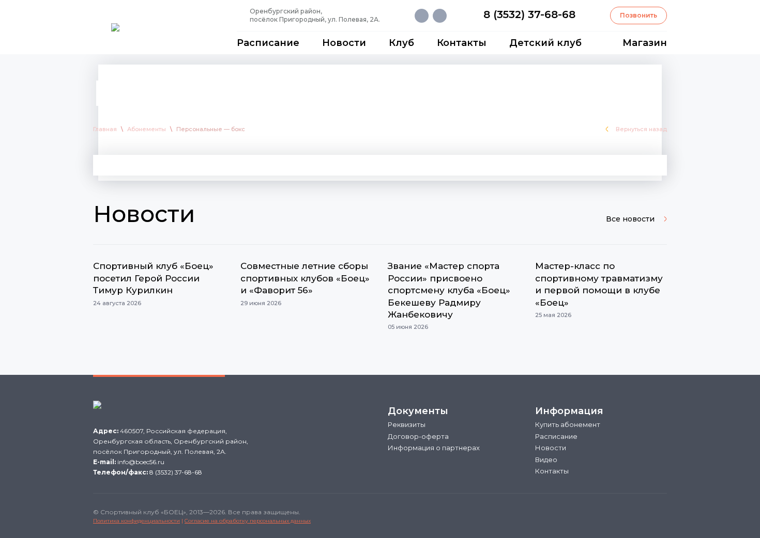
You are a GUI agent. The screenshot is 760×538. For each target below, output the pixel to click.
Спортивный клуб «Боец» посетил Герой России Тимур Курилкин (153, 278)
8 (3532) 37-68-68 (529, 14)
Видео (546, 459)
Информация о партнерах (434, 448)
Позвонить (638, 15)
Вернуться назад (641, 129)
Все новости (630, 219)
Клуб (401, 43)
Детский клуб (545, 43)
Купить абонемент (567, 424)
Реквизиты (406, 424)
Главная (105, 129)
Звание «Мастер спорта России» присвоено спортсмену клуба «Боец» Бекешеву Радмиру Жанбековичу (449, 290)
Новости (344, 43)
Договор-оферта (418, 436)
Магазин (644, 43)
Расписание (268, 43)
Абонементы (146, 129)
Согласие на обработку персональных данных (248, 520)
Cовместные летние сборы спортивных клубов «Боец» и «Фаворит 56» (305, 278)
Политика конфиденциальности (136, 520)
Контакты (462, 43)
